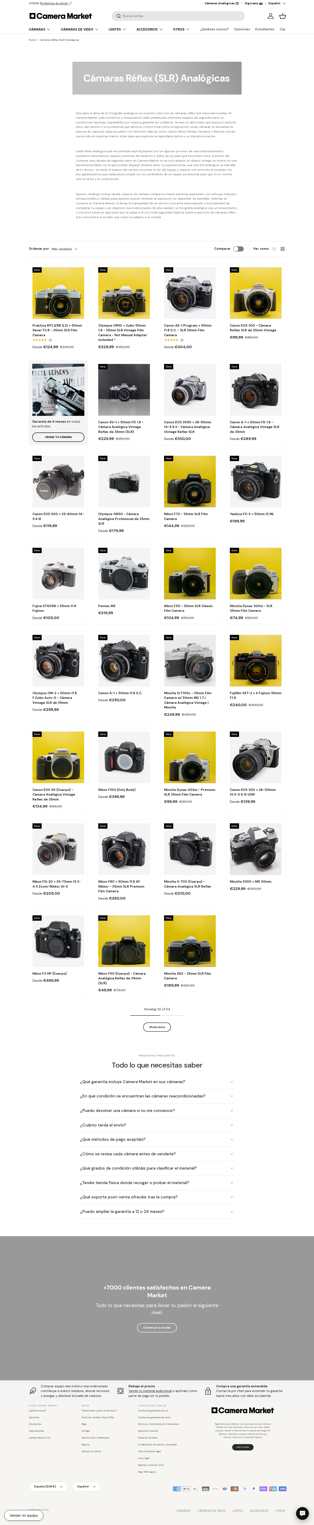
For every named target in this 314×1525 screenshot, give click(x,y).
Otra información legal (149, 1451)
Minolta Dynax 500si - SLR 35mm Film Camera (251, 608)
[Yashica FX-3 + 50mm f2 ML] (256, 481)
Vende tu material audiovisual (150, 1391)
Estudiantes (264, 29)
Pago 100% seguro (147, 1472)
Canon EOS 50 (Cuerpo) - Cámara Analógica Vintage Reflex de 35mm (53, 795)
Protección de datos (148, 1437)
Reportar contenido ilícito (151, 1465)
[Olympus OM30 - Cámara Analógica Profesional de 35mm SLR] (124, 481)
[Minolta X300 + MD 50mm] (256, 849)
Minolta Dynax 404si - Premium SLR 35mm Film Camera (189, 792)
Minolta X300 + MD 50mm (250, 881)
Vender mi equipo (24, 1515)
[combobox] (178, 16)
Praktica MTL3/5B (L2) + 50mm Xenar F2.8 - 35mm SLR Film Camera (57, 330)
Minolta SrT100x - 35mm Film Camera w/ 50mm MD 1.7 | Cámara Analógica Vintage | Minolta (187, 700)
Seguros (86, 1444)
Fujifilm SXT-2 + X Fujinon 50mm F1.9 (256, 695)
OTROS (179, 29)
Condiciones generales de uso (153, 1410)
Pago (84, 1424)
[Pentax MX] (124, 573)
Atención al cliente (91, 1451)
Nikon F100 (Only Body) (117, 790)
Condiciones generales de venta (154, 1417)
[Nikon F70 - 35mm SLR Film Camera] (190, 481)
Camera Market (42, 1510)
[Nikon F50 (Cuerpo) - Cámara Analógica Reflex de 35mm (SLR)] (124, 941)
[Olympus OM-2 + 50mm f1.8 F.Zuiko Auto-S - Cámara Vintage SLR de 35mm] (58, 661)
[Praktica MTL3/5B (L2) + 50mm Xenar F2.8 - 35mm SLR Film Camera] (58, 293)
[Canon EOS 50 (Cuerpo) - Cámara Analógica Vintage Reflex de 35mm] (58, 757)
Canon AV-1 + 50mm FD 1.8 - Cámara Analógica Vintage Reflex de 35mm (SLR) (121, 427)
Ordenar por (39, 249)
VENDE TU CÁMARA (58, 437)
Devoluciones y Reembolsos (95, 1437)
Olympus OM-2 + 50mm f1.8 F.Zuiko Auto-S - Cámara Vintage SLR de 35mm (54, 698)
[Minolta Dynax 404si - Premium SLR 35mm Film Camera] (190, 757)
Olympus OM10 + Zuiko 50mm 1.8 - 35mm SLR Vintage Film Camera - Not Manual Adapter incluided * (122, 332)
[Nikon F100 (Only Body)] (124, 757)
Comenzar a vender (157, 1327)
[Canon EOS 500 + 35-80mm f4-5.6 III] (58, 481)
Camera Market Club (39, 1437)
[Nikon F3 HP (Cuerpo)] (58, 941)
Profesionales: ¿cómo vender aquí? (99, 1410)
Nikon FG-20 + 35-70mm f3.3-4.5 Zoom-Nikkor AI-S (56, 884)
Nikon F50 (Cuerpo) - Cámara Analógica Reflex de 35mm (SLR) (122, 978)
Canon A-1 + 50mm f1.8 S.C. (120, 693)
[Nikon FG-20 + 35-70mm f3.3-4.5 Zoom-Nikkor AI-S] (58, 849)
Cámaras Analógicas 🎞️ (222, 3)
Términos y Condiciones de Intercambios (158, 1424)
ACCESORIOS (147, 29)
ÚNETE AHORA (243, 1447)
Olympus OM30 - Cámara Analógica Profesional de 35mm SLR (124, 519)
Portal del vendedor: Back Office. (98, 1417)
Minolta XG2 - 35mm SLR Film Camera (187, 976)
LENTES (115, 29)
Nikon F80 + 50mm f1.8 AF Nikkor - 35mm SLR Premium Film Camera (121, 886)
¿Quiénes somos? (214, 29)
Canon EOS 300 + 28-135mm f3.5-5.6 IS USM (253, 792)
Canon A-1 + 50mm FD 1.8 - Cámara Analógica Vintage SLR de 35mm (254, 427)
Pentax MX (107, 606)
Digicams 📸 (254, 3)
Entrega (86, 1431)
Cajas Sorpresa (36, 1431)
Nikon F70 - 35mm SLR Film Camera (186, 516)
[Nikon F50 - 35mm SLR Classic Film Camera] (190, 573)
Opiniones (242, 29)
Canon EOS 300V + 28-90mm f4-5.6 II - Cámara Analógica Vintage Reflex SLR (187, 427)
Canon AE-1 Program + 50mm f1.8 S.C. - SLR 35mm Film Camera (187, 330)
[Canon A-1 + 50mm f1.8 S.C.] (124, 661)
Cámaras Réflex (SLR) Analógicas (59, 39)
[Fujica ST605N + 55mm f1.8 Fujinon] (58, 573)
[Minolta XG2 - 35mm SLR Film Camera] (190, 941)
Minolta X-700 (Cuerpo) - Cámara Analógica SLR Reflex (187, 884)
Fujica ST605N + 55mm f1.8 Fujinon (54, 608)
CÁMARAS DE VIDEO (77, 29)
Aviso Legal (144, 1458)
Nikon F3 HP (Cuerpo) (49, 973)
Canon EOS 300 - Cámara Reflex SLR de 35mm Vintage (253, 328)
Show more (157, 1027)
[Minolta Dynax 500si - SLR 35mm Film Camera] (256, 573)
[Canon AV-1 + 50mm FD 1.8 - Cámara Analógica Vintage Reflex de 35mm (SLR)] (124, 390)
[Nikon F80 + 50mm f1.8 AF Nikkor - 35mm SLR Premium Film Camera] (124, 849)
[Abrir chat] (302, 1513)
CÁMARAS (37, 29)
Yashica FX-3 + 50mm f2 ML (252, 514)
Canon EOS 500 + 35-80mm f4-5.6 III (58, 516)
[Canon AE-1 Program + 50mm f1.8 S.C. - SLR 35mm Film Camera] (190, 293)
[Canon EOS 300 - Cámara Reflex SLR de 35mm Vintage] (256, 293)
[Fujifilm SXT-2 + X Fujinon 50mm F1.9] (256, 661)
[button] (282, 16)
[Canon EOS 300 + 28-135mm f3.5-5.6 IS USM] (256, 757)
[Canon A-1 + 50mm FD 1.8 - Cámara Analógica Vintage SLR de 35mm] (256, 390)
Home (32, 39)
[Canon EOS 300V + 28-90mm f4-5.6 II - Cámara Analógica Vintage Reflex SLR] (190, 390)
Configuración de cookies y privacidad (157, 1444)
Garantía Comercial (148, 1431)
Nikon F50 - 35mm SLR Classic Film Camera (188, 608)
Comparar (222, 249)
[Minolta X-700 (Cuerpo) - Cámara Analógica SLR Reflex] (190, 849)
